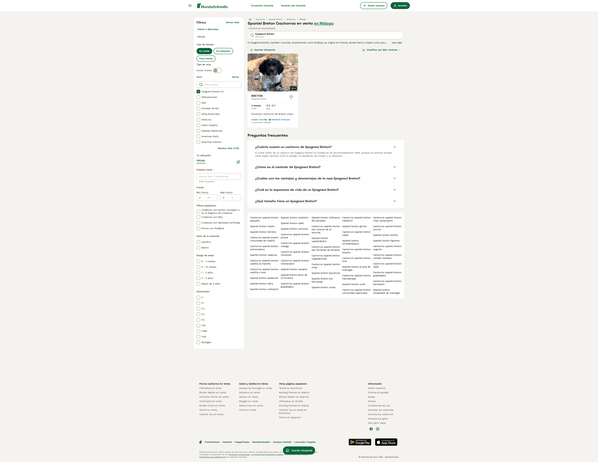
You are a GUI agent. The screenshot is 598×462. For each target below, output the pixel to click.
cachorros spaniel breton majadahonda (326, 257)
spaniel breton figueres (386, 240)
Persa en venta (247, 410)
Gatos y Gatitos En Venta (253, 383)
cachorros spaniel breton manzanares (295, 262)
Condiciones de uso (379, 405)
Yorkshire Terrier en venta (214, 396)
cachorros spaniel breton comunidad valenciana (356, 291)
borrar (235, 77)
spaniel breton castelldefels (320, 240)
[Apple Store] (386, 442)
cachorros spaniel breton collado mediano (387, 257)
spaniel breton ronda (323, 287)
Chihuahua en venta (210, 388)
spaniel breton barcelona (326, 273)
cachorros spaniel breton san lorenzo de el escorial (326, 229)
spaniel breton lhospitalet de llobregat (386, 291)
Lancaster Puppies (305, 442)
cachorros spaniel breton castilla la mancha (264, 262)
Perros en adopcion (290, 417)
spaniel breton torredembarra (350, 242)
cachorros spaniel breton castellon (356, 219)
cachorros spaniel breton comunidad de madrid (264, 239)
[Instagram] (378, 429)
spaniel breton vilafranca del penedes (326, 219)
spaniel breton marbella (294, 217)
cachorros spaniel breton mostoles (295, 253)
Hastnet (227, 442)
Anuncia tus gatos (378, 418)
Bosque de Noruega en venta (255, 388)
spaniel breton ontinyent (264, 289)
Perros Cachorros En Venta (214, 383)
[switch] (217, 70)
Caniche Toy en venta (211, 414)
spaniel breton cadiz (292, 223)
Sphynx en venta (248, 396)
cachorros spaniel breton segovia (387, 248)
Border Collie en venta (212, 405)
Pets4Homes (212, 442)
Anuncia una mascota (293, 5)
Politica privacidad (378, 392)
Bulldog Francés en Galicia (294, 405)
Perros (201, 36)
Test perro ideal (377, 423)
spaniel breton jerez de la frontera (294, 276)
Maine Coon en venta (251, 405)
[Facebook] (371, 429)
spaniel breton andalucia (264, 278)
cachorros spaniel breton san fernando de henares (326, 248)
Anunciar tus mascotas (381, 410)
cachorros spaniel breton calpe (356, 233)
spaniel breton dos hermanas (322, 280)
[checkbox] (198, 91)
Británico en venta (249, 392)
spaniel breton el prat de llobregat (356, 268)
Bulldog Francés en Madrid (294, 392)
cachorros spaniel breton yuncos (387, 228)
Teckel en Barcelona (290, 388)
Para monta (206, 58)
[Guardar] (291, 97)
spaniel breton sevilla (385, 235)
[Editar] (238, 162)
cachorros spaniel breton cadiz (387, 265)
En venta (204, 51)
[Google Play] (360, 442)
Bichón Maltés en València (294, 396)
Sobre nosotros (376, 388)
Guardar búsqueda (264, 49)
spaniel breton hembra (263, 232)
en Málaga (324, 23)
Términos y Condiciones (239, 454)
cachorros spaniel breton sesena (356, 251)
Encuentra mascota (262, 5)
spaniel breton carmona (294, 228)
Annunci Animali (282, 442)
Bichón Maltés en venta (212, 392)
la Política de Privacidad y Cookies (267, 454)
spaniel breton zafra (261, 283)
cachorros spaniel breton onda (326, 266)
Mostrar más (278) (228, 148)
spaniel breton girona (354, 226)
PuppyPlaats (242, 442)
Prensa (372, 401)
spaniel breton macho (262, 226)
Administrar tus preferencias (212, 457)
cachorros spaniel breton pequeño (264, 219)
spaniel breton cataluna (263, 255)
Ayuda (371, 396)
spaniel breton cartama (294, 269)
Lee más (397, 42)
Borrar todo (232, 22)
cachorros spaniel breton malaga (295, 245)
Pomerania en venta (210, 401)
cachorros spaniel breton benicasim (387, 283)
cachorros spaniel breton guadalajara (295, 285)
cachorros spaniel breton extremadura (264, 248)
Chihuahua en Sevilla (291, 401)
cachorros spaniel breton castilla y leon (264, 271)
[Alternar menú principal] (190, 5)
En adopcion (223, 51)
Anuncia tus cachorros (380, 414)
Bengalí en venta (248, 401)
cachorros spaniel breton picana (295, 236)
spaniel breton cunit (353, 284)
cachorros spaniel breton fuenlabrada (356, 277)
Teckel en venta (208, 410)
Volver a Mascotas (207, 29)
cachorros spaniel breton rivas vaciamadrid (387, 219)
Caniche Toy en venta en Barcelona (293, 411)
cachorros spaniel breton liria (356, 260)
